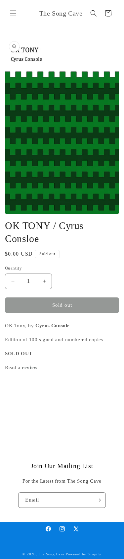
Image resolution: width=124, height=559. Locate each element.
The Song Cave (51, 554)
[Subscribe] (98, 500)
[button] (13, 13)
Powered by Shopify (84, 554)
